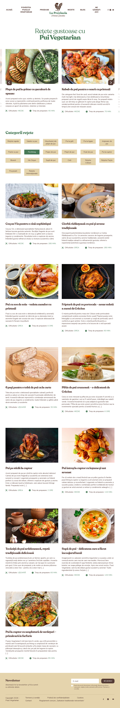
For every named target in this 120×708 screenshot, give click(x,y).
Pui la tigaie (88, 141)
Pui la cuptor (107, 152)
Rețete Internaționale (32, 172)
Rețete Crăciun (88, 161)
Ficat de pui (88, 152)
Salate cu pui (32, 141)
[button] (9, 82)
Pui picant (13, 171)
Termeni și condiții (32, 697)
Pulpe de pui (51, 152)
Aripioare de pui (107, 142)
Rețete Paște (106, 160)
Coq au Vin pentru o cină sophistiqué (28, 224)
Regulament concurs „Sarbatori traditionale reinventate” (61, 700)
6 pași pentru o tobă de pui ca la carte (28, 387)
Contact (28, 700)
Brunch (13, 160)
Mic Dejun (32, 160)
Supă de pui (50, 160)
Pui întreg (32, 152)
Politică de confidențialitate (58, 697)
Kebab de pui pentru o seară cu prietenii (86, 89)
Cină (69, 160)
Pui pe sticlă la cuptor (19, 468)
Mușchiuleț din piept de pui (50, 142)
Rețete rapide (13, 141)
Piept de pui (69, 152)
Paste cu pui (13, 152)
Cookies (80, 697)
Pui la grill (69, 141)
